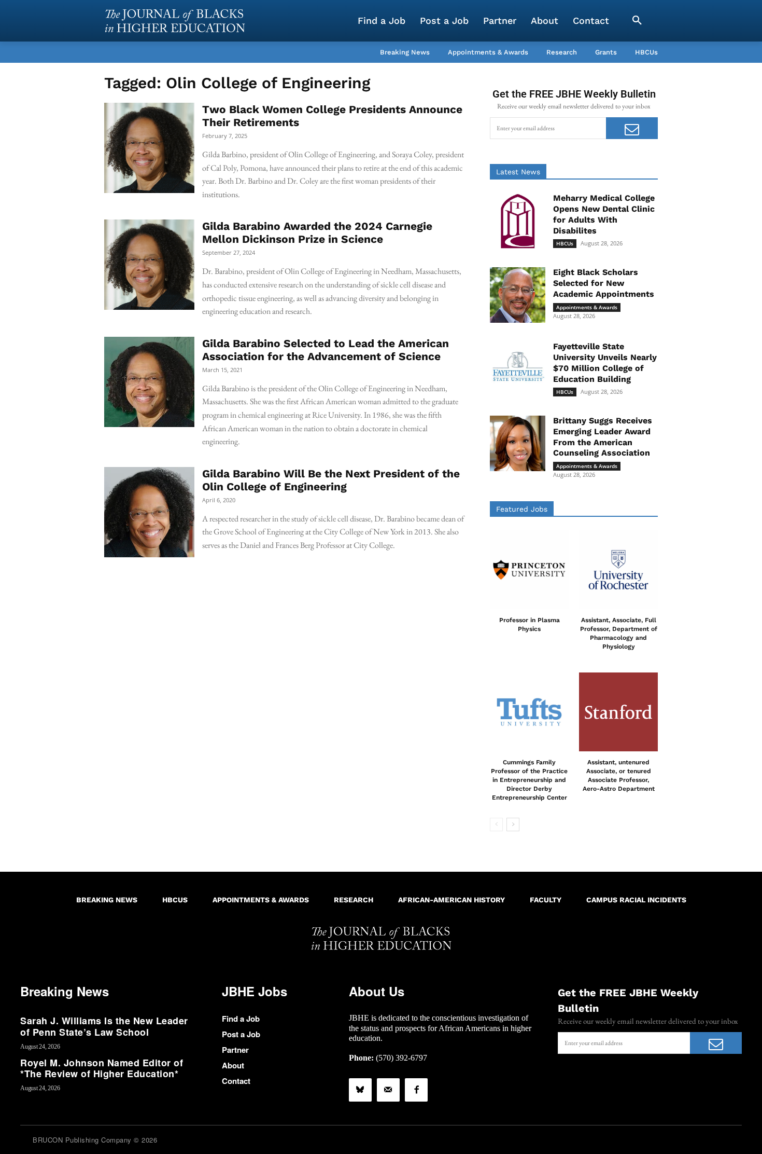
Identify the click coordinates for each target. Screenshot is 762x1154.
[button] (637, 21)
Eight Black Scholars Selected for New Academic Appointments (603, 283)
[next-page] (512, 824)
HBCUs (564, 243)
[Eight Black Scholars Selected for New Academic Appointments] (517, 295)
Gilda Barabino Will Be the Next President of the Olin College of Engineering (331, 480)
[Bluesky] (360, 1089)
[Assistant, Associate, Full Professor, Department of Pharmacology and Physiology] (618, 569)
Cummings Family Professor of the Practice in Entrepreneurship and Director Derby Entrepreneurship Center (529, 780)
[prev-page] (496, 824)
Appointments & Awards (586, 307)
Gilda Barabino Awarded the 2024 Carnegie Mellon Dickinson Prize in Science (317, 232)
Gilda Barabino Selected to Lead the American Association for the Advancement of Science (325, 350)
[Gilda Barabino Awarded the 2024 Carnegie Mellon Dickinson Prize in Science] (149, 264)
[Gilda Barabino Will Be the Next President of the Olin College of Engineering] (149, 512)
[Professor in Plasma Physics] (529, 569)
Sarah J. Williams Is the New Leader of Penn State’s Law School (104, 1026)
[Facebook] (416, 1089)
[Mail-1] (388, 1089)
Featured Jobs (521, 509)
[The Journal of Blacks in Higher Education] (174, 20)
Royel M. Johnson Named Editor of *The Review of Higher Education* (101, 1068)
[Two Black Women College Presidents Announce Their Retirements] (149, 148)
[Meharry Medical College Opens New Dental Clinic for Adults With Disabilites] (517, 221)
